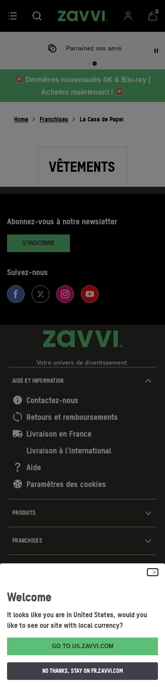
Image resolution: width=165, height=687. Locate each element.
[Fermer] (152, 572)
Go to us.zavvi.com (83, 646)
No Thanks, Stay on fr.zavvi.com (82, 670)
